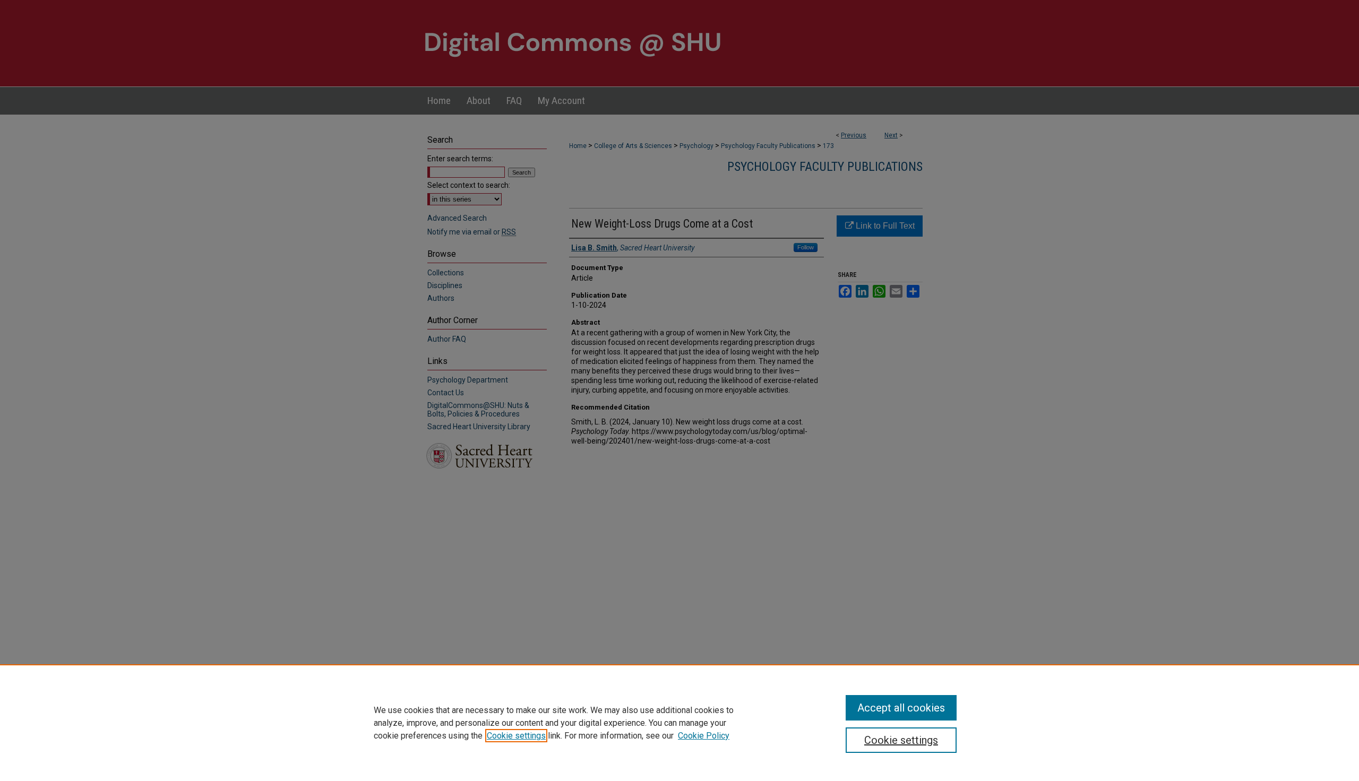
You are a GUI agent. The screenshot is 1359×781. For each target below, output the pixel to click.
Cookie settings (516, 736)
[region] (679, 722)
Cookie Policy (703, 736)
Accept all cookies (901, 707)
